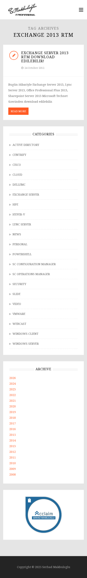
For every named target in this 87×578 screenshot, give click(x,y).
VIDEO (17, 304)
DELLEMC (19, 184)
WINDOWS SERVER (26, 344)
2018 (12, 418)
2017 (12, 423)
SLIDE (16, 294)
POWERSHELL (22, 254)
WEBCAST (19, 324)
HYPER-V (19, 214)
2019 (12, 412)
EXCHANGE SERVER (26, 194)
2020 (12, 406)
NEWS (17, 234)
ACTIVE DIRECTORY (26, 145)
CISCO (17, 165)
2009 (12, 469)
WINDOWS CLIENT (25, 334)
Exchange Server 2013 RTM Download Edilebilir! (45, 56)
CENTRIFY (19, 155)
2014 (12, 440)
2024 (12, 383)
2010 (12, 463)
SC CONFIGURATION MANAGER (34, 264)
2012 (12, 452)
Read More (18, 111)
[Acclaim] (43, 514)
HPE (15, 204)
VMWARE (19, 314)
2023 (12, 389)
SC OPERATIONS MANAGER (31, 274)
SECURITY (19, 284)
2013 (12, 446)
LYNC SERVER (22, 224)
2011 (12, 457)
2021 (12, 401)
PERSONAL (20, 244)
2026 (12, 378)
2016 (12, 429)
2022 (12, 395)
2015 (12, 435)
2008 (12, 474)
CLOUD (17, 175)
